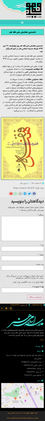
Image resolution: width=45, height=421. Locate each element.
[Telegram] (6, 308)
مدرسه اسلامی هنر (14, 413)
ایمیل (41, 254)
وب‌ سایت (40, 264)
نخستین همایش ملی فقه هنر (22, 32)
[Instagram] (2, 308)
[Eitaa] (11, 308)
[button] (22, 22)
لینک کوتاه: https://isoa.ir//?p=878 (28, 188)
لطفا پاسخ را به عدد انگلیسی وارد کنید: (28, 282)
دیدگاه (40, 215)
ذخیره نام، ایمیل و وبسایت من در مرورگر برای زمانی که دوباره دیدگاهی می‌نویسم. (25, 277)
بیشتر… (41, 339)
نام (42, 245)
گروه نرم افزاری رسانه (14, 418)
